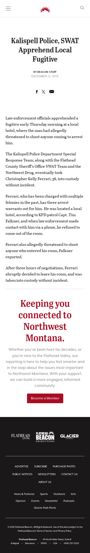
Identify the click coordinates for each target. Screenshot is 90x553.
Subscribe (40, 466)
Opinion (21, 500)
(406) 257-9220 (71, 543)
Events (35, 500)
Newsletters (47, 474)
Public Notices (22, 474)
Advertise (21, 466)
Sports (44, 494)
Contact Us (69, 474)
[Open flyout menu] (8, 8)
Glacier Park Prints (45, 507)
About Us (45, 482)
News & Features (24, 494)
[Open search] (82, 8)
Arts (73, 494)
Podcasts (68, 500)
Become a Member (45, 398)
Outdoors (59, 494)
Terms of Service (44, 531)
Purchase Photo (64, 466)
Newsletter (51, 500)
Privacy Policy (64, 531)
